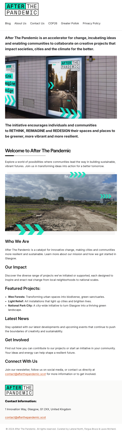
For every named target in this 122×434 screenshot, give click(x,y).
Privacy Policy (91, 23)
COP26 (52, 23)
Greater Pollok (70, 23)
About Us (20, 23)
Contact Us (37, 23)
